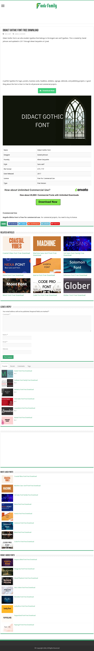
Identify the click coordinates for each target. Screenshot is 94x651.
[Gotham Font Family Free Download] (7, 383)
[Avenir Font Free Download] (7, 374)
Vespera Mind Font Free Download (25, 559)
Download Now (48, 91)
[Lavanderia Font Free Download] (7, 411)
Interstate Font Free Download (24, 399)
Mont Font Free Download (13, 295)
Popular (4, 366)
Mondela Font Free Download (24, 597)
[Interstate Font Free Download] (7, 402)
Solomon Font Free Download (75, 275)
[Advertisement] (47, 16)
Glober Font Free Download (74, 295)
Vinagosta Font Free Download (24, 569)
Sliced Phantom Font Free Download (26, 578)
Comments (21, 366)
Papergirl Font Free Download (24, 625)
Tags (29, 366)
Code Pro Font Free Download (45, 295)
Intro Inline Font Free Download (24, 587)
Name (5, 335)
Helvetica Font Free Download (24, 389)
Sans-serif (8, 34)
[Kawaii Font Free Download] (7, 420)
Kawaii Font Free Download (23, 417)
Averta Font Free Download (44, 275)
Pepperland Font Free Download (25, 615)
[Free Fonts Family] (47, 5)
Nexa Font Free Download (13, 275)
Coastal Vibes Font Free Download (16, 253)
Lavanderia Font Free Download (24, 408)
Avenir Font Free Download (23, 371)
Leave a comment (20, 34)
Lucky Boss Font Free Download (24, 606)
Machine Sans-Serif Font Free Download (27, 485)
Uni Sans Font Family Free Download (26, 495)
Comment (6, 314)
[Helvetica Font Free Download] (7, 392)
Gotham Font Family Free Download (26, 380)
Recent (12, 366)
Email (5, 342)
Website (5, 349)
